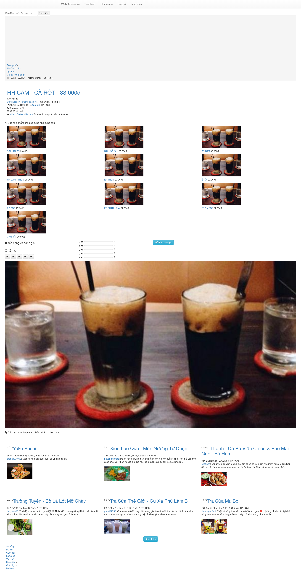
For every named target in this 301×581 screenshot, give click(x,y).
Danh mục (106, 3)
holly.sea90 (12, 511)
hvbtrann (205, 463)
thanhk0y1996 (14, 458)
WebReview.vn (70, 4)
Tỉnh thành (89, 3)
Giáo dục (10, 565)
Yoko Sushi (24, 448)
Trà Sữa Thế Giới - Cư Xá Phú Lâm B (149, 500)
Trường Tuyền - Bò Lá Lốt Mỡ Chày (49, 500)
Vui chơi (10, 558)
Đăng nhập (136, 3)
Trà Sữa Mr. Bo (222, 500)
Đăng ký (122, 3)
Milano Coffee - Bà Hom (22, 114)
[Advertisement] (150, 40)
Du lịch (9, 549)
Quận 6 (36, 104)
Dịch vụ (10, 568)
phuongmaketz (111, 458)
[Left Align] (7, 256)
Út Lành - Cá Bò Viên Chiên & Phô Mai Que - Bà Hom (245, 451)
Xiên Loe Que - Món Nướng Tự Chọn (148, 448)
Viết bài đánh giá (163, 242)
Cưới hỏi (10, 552)
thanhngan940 (208, 511)
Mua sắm (11, 562)
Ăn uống (10, 546)
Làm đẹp (10, 555)
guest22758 (110, 511)
